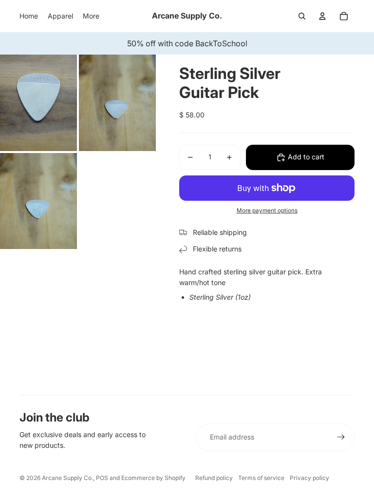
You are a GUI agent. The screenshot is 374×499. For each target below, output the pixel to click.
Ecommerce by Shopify (153, 477)
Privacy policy (309, 477)
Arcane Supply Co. (67, 477)
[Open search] (302, 16)
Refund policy (214, 477)
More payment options (267, 210)
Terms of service (261, 477)
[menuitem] (91, 16)
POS (102, 477)
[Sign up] (341, 437)
